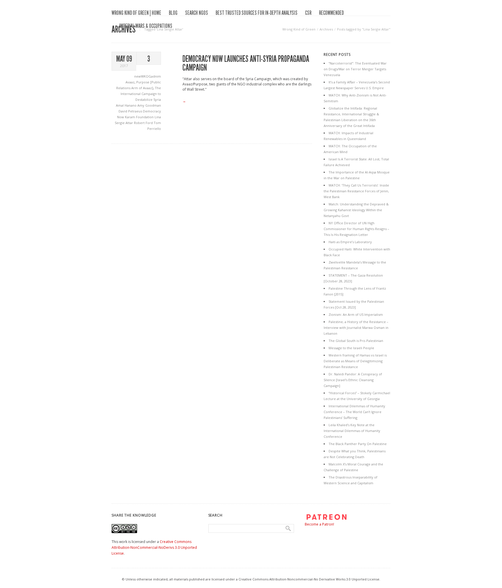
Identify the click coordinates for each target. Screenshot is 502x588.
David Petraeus (131, 111)
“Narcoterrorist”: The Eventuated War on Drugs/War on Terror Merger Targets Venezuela (355, 69)
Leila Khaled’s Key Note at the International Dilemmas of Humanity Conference (352, 431)
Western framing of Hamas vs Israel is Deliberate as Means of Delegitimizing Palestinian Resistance (355, 361)
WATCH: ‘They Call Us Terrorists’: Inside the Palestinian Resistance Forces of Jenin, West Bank (356, 191)
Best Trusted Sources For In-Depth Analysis (256, 12)
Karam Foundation (140, 117)
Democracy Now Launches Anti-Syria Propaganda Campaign (245, 63)
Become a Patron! (319, 524)
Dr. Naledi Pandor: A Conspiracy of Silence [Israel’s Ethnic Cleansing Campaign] (353, 380)
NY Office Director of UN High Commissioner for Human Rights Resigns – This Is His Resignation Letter (356, 229)
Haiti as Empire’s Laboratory (350, 242)
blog (173, 12)
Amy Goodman (149, 105)
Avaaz (130, 82)
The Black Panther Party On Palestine (358, 444)
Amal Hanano (126, 105)
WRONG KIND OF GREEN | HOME (136, 12)
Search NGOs (196, 12)
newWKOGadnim (147, 76)
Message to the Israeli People (351, 348)
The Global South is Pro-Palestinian (356, 340)
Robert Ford (144, 123)
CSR (308, 12)
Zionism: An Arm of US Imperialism (356, 314)
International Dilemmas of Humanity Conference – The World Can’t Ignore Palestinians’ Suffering (354, 412)
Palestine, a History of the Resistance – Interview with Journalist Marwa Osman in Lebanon (356, 328)
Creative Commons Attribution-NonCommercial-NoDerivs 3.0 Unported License (154, 547)
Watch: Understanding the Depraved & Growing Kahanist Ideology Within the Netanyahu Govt (356, 210)
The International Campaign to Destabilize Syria (141, 94)
